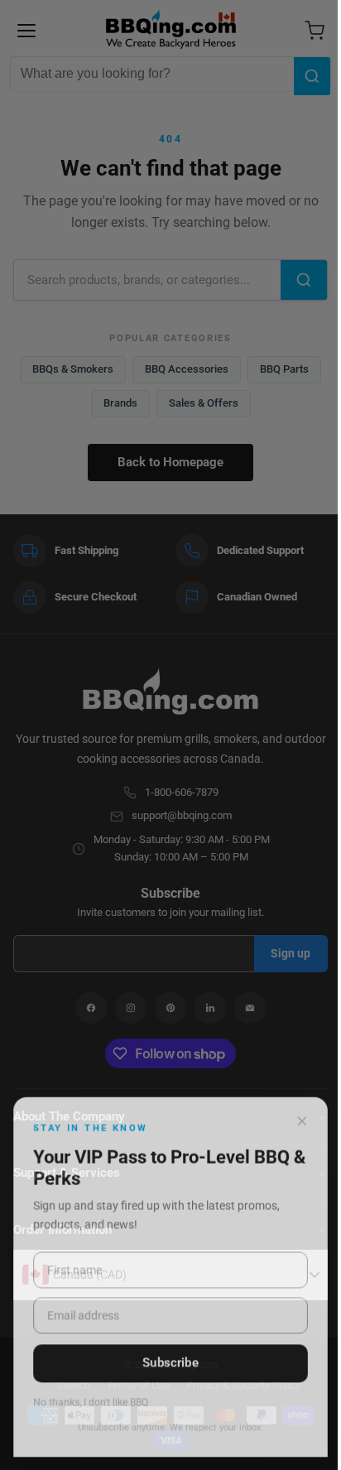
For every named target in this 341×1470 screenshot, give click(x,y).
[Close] (302, 1120)
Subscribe (170, 1362)
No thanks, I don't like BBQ (90, 1402)
